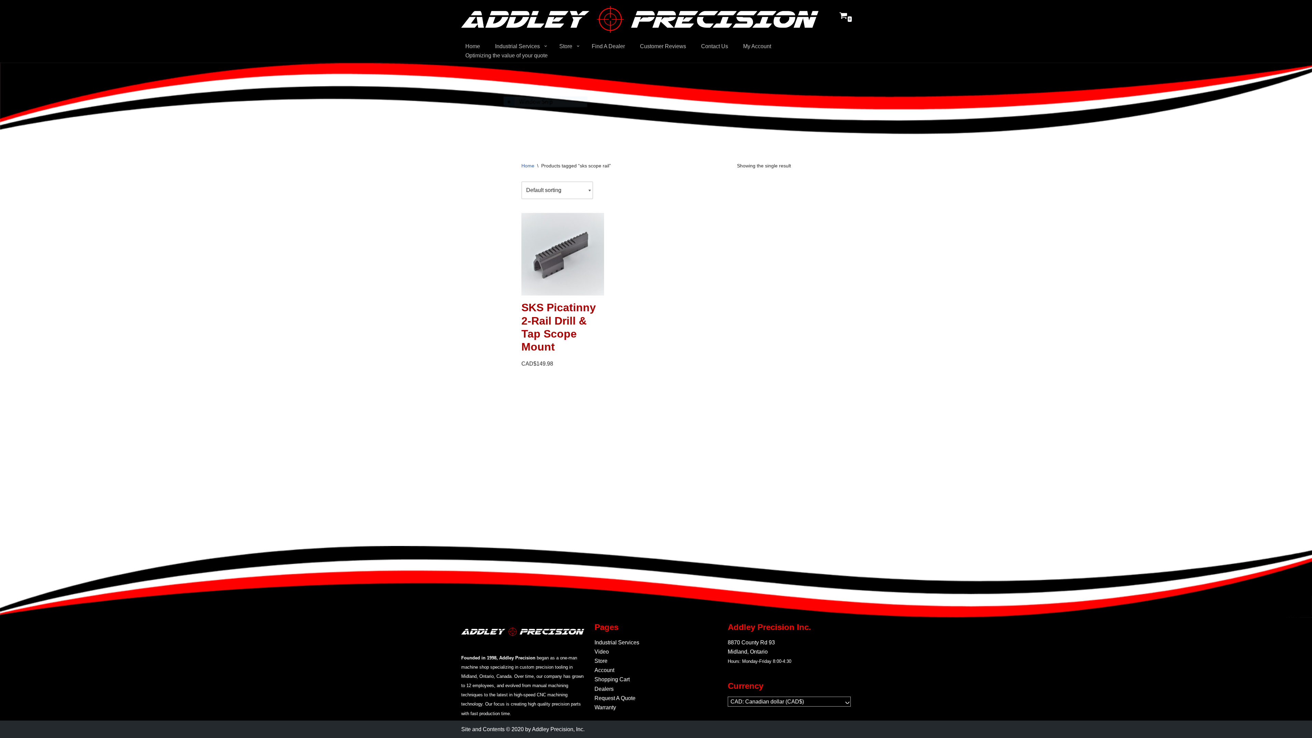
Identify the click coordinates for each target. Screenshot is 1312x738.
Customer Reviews (663, 46)
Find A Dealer (608, 46)
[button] (545, 46)
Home (472, 46)
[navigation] (789, 702)
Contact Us (714, 46)
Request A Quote (615, 698)
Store (600, 661)
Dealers (604, 689)
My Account (757, 46)
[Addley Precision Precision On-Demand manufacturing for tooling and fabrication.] (640, 19)
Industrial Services (616, 642)
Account (604, 670)
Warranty (605, 707)
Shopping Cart (612, 679)
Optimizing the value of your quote (506, 55)
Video (601, 652)
